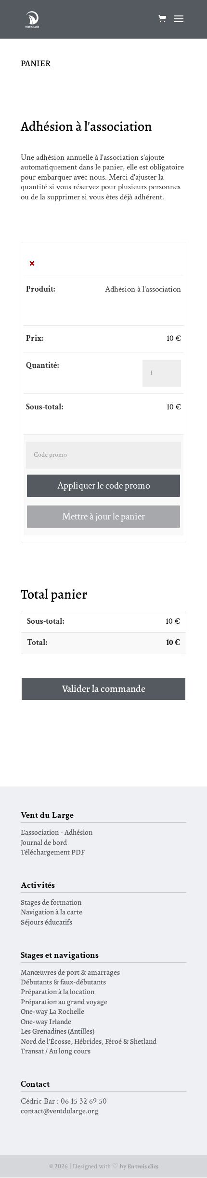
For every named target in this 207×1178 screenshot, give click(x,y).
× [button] (32, 262)
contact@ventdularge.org (59, 1111)
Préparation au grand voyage (64, 1001)
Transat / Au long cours (56, 1051)
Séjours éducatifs (46, 922)
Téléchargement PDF (53, 852)
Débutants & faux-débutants (63, 982)
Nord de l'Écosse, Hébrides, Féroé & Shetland (88, 1041)
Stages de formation (51, 902)
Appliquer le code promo (103, 485)
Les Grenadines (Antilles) (57, 1031)
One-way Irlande (46, 1021)
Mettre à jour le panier (103, 516)
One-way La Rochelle (52, 1011)
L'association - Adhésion (56, 832)
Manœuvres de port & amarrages (70, 972)
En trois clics (143, 1166)
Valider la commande (103, 688)
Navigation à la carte (51, 912)
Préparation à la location (57, 991)
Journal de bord (44, 842)
